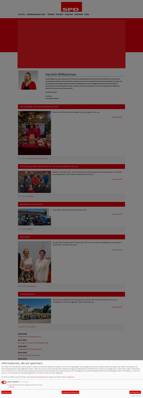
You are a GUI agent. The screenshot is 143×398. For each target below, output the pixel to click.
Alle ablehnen (6, 392)
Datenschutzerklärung (38, 377)
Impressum (70, 377)
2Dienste (10, 387)
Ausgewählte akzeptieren (70, 392)
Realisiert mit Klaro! (136, 395)
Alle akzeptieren (135, 392)
